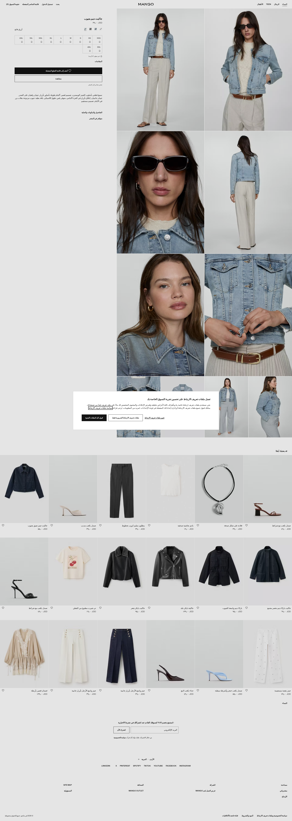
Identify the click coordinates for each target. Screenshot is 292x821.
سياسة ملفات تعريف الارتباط (100, 408)
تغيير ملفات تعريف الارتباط (154, 418)
